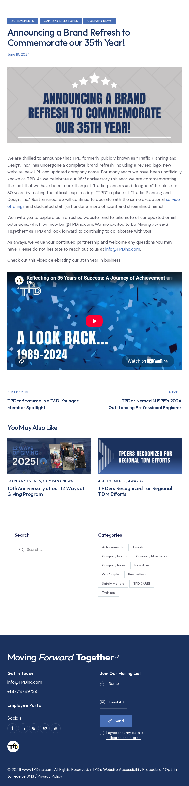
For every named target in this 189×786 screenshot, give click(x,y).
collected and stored (123, 738)
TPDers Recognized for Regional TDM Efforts (135, 491)
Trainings (108, 592)
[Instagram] (34, 728)
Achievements (22, 21)
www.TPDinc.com (37, 769)
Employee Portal (24, 705)
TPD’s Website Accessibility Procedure (126, 769)
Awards (135, 481)
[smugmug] (45, 728)
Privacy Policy (50, 776)
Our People (110, 574)
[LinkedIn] (23, 728)
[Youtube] (56, 728)
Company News (99, 21)
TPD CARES (141, 583)
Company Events (24, 481)
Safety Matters (113, 583)
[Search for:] (53, 549)
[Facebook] (12, 728)
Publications (137, 574)
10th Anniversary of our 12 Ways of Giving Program (46, 491)
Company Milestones (61, 21)
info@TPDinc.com (122, 249)
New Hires (141, 565)
